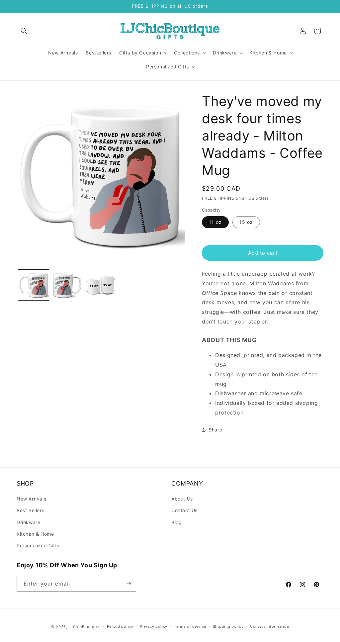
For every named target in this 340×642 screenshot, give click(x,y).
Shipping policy (228, 626)
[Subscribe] (128, 584)
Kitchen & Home (35, 534)
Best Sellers (30, 510)
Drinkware (28, 522)
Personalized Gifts (38, 545)
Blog (176, 522)
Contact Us (184, 510)
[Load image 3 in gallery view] (101, 285)
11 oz (215, 222)
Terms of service (190, 626)
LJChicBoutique (83, 626)
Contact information (269, 626)
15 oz (246, 222)
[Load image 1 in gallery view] (33, 285)
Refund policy (120, 626)
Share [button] (215, 429)
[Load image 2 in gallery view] (67, 285)
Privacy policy (153, 626)
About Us (182, 499)
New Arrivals (31, 499)
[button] (24, 31)
